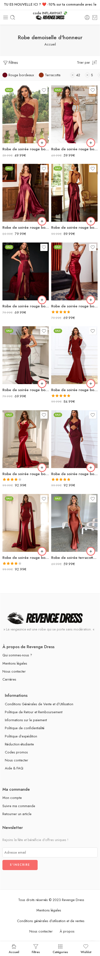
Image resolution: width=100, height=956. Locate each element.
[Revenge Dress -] (50, 18)
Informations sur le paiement (26, 719)
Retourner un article (17, 813)
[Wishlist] (44, 90)
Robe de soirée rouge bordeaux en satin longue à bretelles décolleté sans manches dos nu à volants (74, 227)
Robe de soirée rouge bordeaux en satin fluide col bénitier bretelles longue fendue (25, 227)
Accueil (50, 44)
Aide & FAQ (14, 768)
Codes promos (16, 752)
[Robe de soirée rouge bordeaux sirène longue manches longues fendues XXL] (25, 523)
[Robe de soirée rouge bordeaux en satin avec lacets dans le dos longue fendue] (74, 114)
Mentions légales (14, 663)
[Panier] (95, 17)
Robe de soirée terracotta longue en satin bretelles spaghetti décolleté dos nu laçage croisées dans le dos (74, 557)
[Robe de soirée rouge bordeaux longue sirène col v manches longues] (74, 355)
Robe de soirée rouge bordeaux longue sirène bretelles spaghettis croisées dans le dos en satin (74, 306)
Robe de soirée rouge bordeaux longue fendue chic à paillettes (25, 306)
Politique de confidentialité (24, 727)
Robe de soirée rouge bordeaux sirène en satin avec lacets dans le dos (25, 474)
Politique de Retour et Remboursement (33, 711)
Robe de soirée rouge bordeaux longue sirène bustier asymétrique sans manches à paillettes (25, 390)
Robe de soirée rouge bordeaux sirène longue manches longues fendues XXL (25, 557)
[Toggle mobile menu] (5, 17)
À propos (67, 931)
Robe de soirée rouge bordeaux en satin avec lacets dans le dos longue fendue (74, 149)
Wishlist (86, 952)
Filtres (13, 62)
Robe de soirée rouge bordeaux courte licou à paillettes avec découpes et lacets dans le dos (25, 149)
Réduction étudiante (19, 744)
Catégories (60, 952)
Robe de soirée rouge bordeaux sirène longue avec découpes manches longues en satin (74, 474)
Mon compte (12, 797)
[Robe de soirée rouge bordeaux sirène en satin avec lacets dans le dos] (25, 439)
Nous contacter (14, 671)
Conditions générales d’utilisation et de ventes (50, 920)
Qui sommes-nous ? (17, 655)
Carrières (9, 679)
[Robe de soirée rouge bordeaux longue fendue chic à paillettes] (25, 271)
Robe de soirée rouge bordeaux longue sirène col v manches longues (74, 390)
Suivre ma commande (18, 805)
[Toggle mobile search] (12, 17)
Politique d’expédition (21, 736)
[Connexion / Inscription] (87, 17)
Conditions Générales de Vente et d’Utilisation (39, 703)
